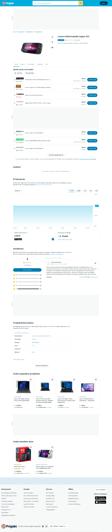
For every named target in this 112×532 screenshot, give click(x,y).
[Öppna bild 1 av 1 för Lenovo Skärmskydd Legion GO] (31, 48)
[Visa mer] (14, 79)
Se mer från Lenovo (19, 359)
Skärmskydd (38, 31)
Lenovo (34, 339)
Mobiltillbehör (29, 31)
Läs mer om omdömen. (57, 254)
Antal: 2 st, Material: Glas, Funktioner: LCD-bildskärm (73, 43)
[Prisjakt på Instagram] (46, 526)
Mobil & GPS (21, 31)
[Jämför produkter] (52, 47)
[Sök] (80, 3)
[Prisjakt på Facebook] (43, 526)
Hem (14, 31)
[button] (52, 37)
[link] (72, 269)
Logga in (103, 3)
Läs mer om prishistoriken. (44, 184)
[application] (56, 211)
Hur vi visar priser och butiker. (87, 159)
